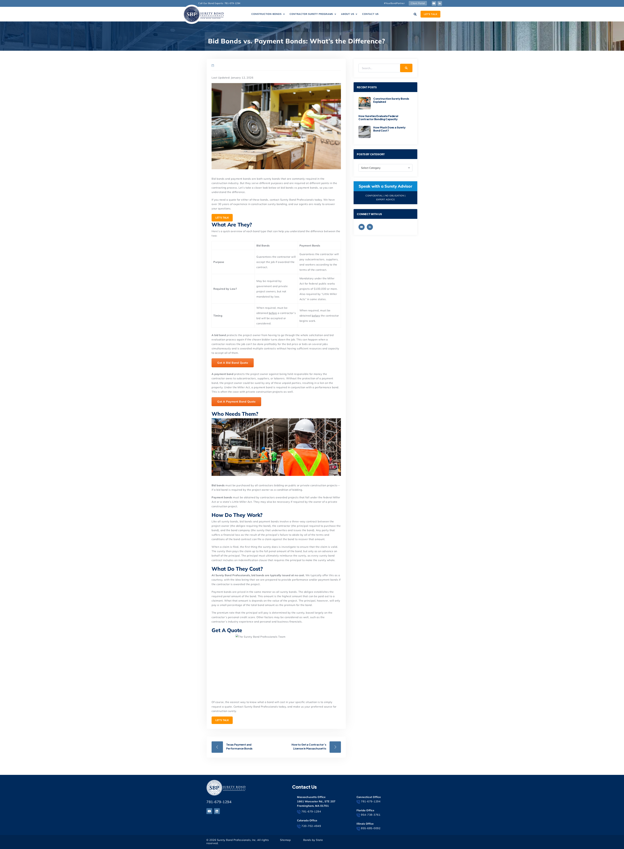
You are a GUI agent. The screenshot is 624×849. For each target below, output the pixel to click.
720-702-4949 (311, 826)
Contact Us (370, 14)
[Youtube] (434, 3)
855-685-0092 (370, 828)
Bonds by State (313, 840)
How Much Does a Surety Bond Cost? (389, 129)
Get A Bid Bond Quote (232, 362)
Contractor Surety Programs (311, 14)
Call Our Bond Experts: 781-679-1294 (219, 3)
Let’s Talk (222, 217)
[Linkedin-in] (439, 3)
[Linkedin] (217, 811)
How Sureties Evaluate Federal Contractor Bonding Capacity (378, 117)
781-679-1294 (218, 802)
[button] (268, 14)
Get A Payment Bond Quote (236, 401)
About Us (347, 14)
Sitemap (285, 840)
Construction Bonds (266, 14)
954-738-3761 (370, 814)
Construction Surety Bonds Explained (391, 100)
